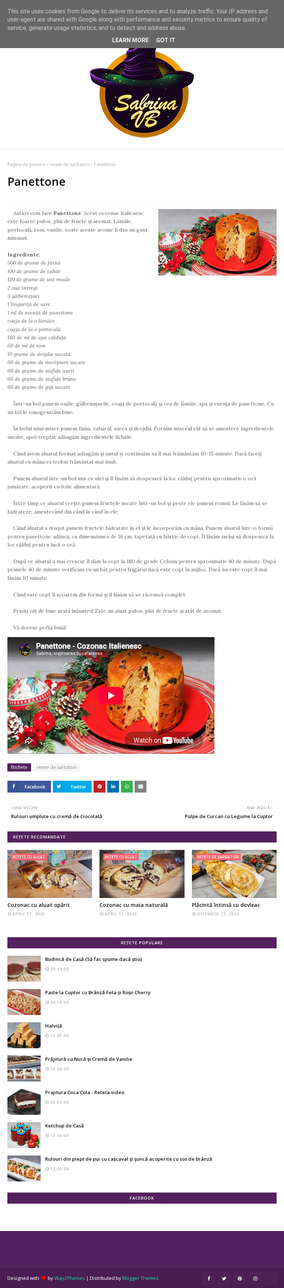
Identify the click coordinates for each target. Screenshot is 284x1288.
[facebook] (208, 1278)
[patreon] (271, 1278)
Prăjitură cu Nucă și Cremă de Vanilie (88, 1059)
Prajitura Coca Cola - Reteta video (84, 1092)
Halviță (53, 1025)
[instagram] (255, 1278)
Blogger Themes (140, 1278)
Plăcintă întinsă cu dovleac (226, 904)
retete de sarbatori (69, 164)
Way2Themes (69, 1278)
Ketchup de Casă (64, 1125)
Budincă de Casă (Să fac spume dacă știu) (93, 959)
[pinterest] (240, 1278)
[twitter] (224, 1278)
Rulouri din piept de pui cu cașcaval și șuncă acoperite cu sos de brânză (128, 1159)
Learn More (130, 40)
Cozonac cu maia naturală (133, 904)
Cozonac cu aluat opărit (38, 904)
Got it (165, 40)
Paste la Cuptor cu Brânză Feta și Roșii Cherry (98, 992)
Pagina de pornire (26, 164)
